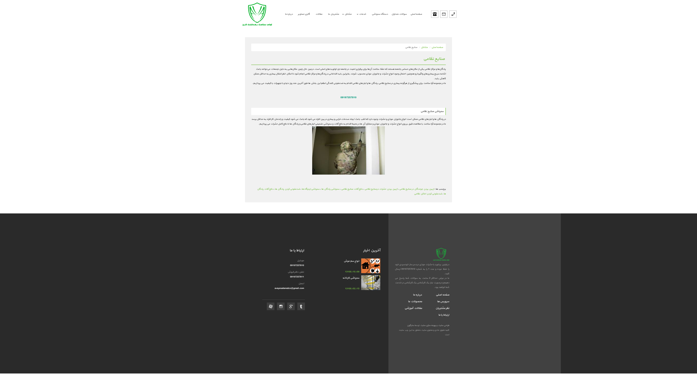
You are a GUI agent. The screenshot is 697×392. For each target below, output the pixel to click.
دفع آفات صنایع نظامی (352, 189)
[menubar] (353, 14)
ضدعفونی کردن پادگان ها (287, 189)
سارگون (410, 325)
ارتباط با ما (443, 315)
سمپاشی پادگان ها (330, 189)
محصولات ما (415, 301)
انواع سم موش (351, 261)
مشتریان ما (333, 14)
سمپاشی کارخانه (351, 278)
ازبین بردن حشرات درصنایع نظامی (381, 189)
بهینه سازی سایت (428, 325)
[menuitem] (416, 14)
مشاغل (348, 14)
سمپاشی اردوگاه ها (311, 189)
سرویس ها (443, 301)
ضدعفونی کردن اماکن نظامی (428, 194)
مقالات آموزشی (413, 308)
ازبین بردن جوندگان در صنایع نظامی (416, 189)
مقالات (319, 14)
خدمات (362, 14)
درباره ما (289, 14)
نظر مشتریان (442, 308)
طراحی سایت (443, 325)
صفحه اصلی (416, 14)
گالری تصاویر (304, 14)
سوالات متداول (399, 14)
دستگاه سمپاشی (380, 14)
